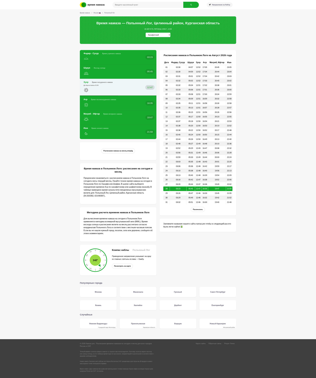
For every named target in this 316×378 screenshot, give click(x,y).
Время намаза (96, 4)
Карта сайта (201, 343)
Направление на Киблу (221, 5)
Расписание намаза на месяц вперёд (118, 151)
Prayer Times (229, 343)
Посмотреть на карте (122, 266)
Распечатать (198, 209)
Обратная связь (214, 343)
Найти (191, 5)
